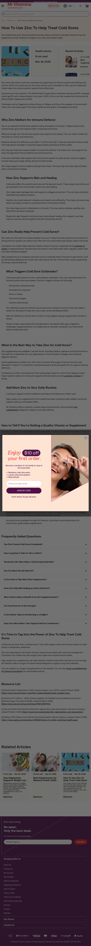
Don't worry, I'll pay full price (24, 497)
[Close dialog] (86, 438)
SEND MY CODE (24, 491)
